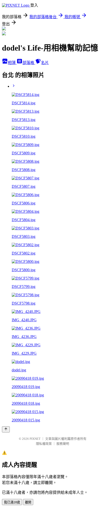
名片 (45, 63)
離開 (28, 502)
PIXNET (35, 439)
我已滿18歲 (12, 502)
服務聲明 (62, 443)
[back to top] (6, 429)
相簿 (12, 63)
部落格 (28, 63)
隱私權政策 (44, 443)
